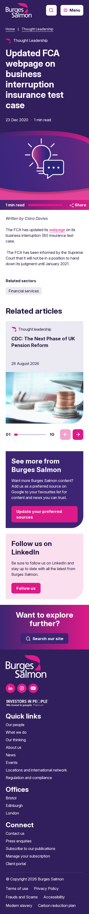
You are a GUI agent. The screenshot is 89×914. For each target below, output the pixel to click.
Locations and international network (36, 770)
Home (10, 29)
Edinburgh (14, 805)
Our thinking (16, 739)
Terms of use (17, 888)
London (12, 813)
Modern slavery (19, 905)
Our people (15, 724)
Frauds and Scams (22, 897)
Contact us (15, 833)
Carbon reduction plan (57, 905)
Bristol (11, 798)
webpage (57, 229)
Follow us (26, 588)
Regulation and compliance (29, 777)
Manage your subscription (28, 856)
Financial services (24, 291)
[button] (15, 434)
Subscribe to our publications (30, 848)
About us (13, 747)
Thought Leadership (37, 29)
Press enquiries (19, 841)
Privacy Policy (46, 888)
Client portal (16, 863)
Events (12, 762)
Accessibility (54, 897)
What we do (16, 732)
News (11, 755)
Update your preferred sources (39, 514)
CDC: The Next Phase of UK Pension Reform (43, 342)
